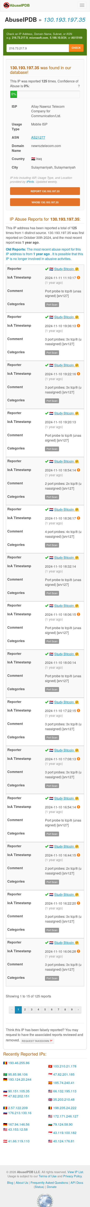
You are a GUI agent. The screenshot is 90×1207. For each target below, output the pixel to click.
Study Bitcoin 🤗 (66, 268)
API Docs (77, 1182)
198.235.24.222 (64, 1107)
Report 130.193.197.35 (45, 191)
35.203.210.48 (64, 1099)
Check (76, 48)
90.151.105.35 (19, 1091)
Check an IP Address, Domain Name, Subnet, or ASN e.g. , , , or (44, 36)
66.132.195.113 (64, 1091)
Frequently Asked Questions (49, 1182)
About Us (22, 1182)
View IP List (75, 1172)
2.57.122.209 (18, 1107)
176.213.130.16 (19, 1112)
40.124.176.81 (64, 1141)
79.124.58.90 (63, 1124)
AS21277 (38, 137)
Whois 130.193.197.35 (45, 202)
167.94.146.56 (19, 1124)
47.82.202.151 (19, 1096)
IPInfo (30, 182)
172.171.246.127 (65, 1116)
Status (39, 1186)
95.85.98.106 (18, 1074)
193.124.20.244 (19, 1079)
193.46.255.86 (19, 1062)
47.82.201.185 (64, 1074)
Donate (52, 1186)
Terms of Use (48, 1176)
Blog (10, 1182)
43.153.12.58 (18, 1129)
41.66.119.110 (19, 1141)
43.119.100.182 (64, 1132)
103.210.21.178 (64, 1066)
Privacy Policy (72, 1176)
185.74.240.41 (64, 1082)
